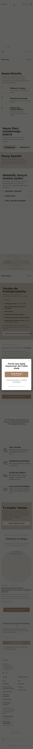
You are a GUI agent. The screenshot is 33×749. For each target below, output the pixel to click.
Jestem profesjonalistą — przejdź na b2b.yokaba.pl (16, 381)
